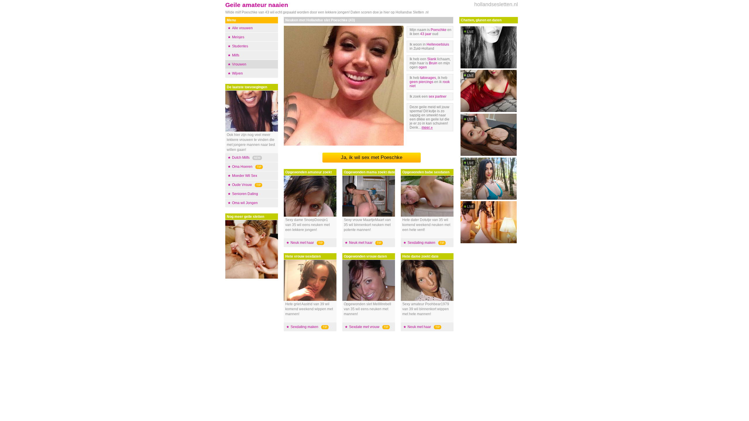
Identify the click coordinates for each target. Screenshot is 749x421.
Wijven (237, 73)
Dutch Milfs (241, 158)
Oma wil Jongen (245, 203)
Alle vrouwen (242, 28)
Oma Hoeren (242, 167)
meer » (427, 127)
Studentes (240, 46)
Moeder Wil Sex (244, 176)
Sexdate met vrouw (364, 327)
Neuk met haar (302, 243)
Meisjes (238, 37)
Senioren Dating (245, 194)
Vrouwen (239, 64)
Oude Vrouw (242, 185)
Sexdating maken (304, 327)
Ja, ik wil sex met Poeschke (371, 157)
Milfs (235, 55)
